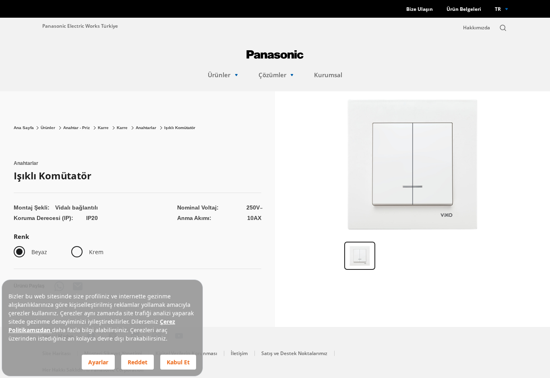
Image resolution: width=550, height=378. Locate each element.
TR (498, 9)
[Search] (503, 28)
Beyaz (39, 252)
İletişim (239, 353)
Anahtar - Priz (77, 127)
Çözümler (272, 75)
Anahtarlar (146, 127)
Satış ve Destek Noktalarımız (294, 353)
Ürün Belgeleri (464, 9)
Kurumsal (328, 75)
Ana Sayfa (24, 127)
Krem (96, 252)
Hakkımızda (476, 28)
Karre (104, 127)
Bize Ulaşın (419, 9)
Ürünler (219, 75)
